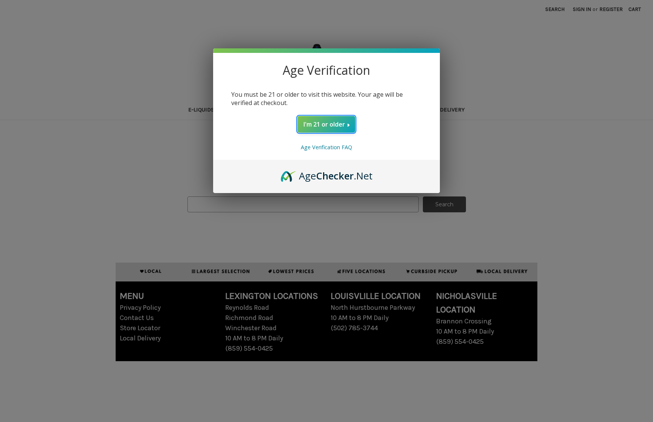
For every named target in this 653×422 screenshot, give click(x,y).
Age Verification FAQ (326, 147)
